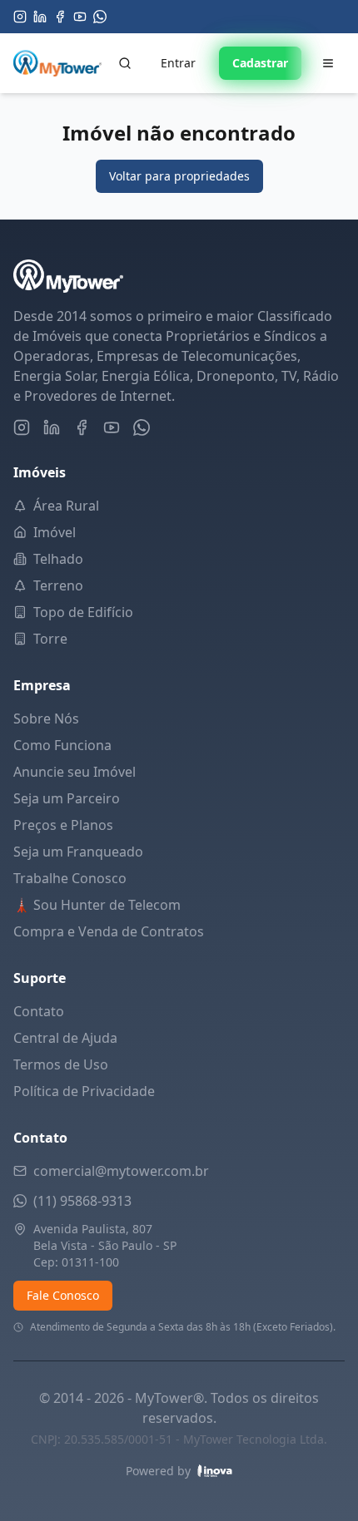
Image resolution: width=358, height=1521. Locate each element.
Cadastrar (260, 63)
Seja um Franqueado (78, 851)
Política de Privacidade (84, 1091)
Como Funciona (62, 745)
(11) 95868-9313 (82, 1201)
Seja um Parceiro (66, 798)
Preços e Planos (63, 825)
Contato (38, 1011)
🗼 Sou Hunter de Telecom (97, 905)
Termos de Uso (60, 1064)
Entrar (178, 63)
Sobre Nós (46, 718)
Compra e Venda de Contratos (108, 931)
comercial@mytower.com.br (121, 1171)
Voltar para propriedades (179, 176)
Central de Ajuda (65, 1038)
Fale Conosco (63, 1295)
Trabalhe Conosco (70, 878)
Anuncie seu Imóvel (74, 772)
